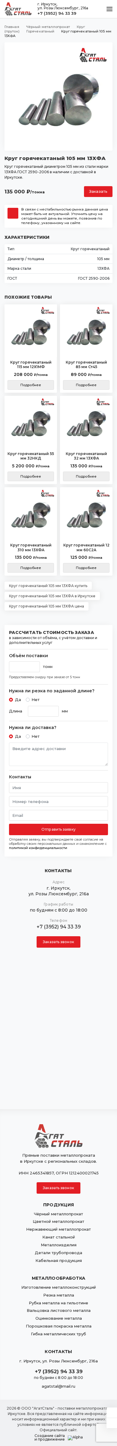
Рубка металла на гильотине (58, 1302)
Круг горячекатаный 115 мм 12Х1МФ (31, 364)
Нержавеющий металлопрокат (58, 1229)
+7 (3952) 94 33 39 (57, 13)
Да (18, 699)
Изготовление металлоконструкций (58, 1287)
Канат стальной (58, 1237)
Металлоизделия (58, 1244)
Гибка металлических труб (58, 1333)
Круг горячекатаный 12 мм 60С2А (86, 547)
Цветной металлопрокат (58, 1221)
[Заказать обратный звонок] (111, 1423)
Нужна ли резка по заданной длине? (51, 691)
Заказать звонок (58, 942)
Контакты (20, 777)
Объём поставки (28, 656)
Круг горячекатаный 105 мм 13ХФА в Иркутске (52, 596)
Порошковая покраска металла (59, 1326)
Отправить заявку (58, 829)
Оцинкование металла (58, 1318)
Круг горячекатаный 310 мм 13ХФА (31, 547)
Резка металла (58, 1295)
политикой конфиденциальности (38, 848)
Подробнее (30, 385)
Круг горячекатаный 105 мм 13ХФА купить (48, 585)
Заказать (98, 191)
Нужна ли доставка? (32, 727)
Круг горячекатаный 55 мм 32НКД (31, 456)
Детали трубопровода (58, 1252)
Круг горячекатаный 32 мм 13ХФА (86, 456)
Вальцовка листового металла (59, 1310)
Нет (36, 699)
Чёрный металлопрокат (58, 1213)
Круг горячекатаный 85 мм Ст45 (86, 364)
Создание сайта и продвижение (49, 1437)
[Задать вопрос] (111, 1413)
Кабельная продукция (58, 1260)
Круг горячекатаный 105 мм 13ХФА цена (46, 606)
